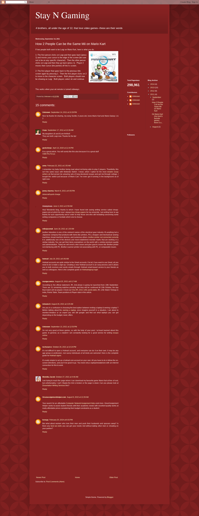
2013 (152, 88)
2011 (152, 94)
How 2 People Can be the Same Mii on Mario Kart (157, 106)
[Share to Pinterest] (76, 96)
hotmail (45, 259)
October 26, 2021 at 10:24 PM (64, 347)
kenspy (45, 420)
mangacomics (48, 281)
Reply (44, 122)
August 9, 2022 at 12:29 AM (78, 397)
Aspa (44, 130)
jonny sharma (48, 191)
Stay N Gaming (62, 15)
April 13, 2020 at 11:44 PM (63, 148)
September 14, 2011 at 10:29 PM (64, 112)
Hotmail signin (55, 356)
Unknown (47, 96)
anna (44, 166)
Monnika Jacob (48, 377)
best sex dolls (56, 426)
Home (77, 477)
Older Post (113, 477)
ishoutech (46, 304)
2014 (152, 84)
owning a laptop (69, 310)
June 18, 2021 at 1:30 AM (64, 229)
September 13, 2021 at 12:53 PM (64, 327)
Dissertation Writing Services (53, 385)
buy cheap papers (79, 212)
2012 (152, 91)
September (156, 97)
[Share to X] (70, 96)
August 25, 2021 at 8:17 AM (66, 281)
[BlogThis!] (67, 96)
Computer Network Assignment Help (80, 403)
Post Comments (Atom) (55, 482)
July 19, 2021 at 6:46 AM (59, 259)
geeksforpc (47, 148)
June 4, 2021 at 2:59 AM (62, 206)
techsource (47, 347)
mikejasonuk (47, 229)
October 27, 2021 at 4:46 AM (67, 377)
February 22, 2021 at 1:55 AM (59, 166)
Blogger (110, 497)
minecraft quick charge (51, 194)
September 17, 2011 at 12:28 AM (60, 130)
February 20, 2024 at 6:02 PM (61, 420)
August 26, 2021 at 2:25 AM (62, 304)
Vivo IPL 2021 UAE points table (84, 290)
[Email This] (65, 96)
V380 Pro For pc (48, 154)
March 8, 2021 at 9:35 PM (65, 191)
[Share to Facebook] (73, 96)
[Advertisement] (145, 56)
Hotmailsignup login (90, 270)
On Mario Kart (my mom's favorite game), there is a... (157, 118)
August (155, 127)
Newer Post (40, 477)
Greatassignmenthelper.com (54, 397)
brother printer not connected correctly (103, 237)
